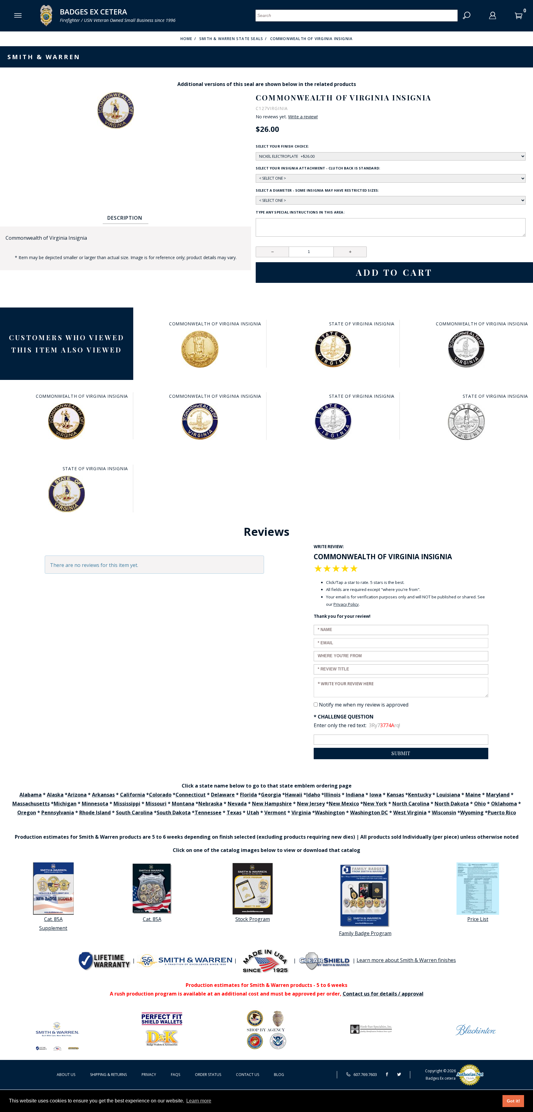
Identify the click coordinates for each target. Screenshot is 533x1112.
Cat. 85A (152, 919)
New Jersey (311, 803)
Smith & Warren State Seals (231, 38)
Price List (477, 919)
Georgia (271, 794)
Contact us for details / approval (383, 993)
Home (186, 38)
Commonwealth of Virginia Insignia (311, 38)
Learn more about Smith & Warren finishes (406, 960)
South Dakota (174, 812)
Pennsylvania (57, 812)
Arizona (77, 794)
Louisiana (448, 794)
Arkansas (103, 794)
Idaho (313, 794)
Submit (400, 753)
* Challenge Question (344, 716)
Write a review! (303, 117)
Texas (234, 812)
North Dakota (452, 803)
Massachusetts (31, 803)
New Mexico (344, 803)
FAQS (175, 1074)
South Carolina (134, 812)
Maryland (498, 794)
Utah (253, 812)
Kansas (395, 794)
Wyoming (472, 812)
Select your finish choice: (282, 146)
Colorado (160, 794)
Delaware (223, 794)
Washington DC (369, 812)
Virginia (301, 812)
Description (124, 217)
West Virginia (410, 812)
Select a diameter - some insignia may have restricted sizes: (317, 190)
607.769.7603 (365, 1074)
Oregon (26, 812)
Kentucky (419, 794)
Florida (248, 794)
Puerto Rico (502, 812)
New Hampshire (272, 803)
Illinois (332, 794)
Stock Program (252, 919)
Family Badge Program (365, 933)
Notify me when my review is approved (363, 704)
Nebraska (210, 803)
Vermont (275, 812)
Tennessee (208, 812)
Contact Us (247, 1074)
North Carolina (410, 803)
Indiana (355, 794)
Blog (279, 1074)
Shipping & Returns (108, 1074)
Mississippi (127, 803)
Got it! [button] (513, 1100)
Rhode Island (95, 812)
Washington (330, 812)
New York (375, 803)
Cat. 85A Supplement (53, 923)
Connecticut (191, 794)
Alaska (55, 794)
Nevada (237, 803)
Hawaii (293, 794)
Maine (473, 794)
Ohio (480, 803)
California (132, 794)
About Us (66, 1074)
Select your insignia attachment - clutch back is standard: (318, 168)
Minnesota (95, 803)
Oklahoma (504, 803)
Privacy (149, 1074)
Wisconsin (444, 812)
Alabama (30, 794)
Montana (183, 803)
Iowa (376, 794)
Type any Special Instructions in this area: (300, 212)
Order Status (208, 1074)
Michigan (65, 803)
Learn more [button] (198, 1100)
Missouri (156, 803)
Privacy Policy (346, 604)
